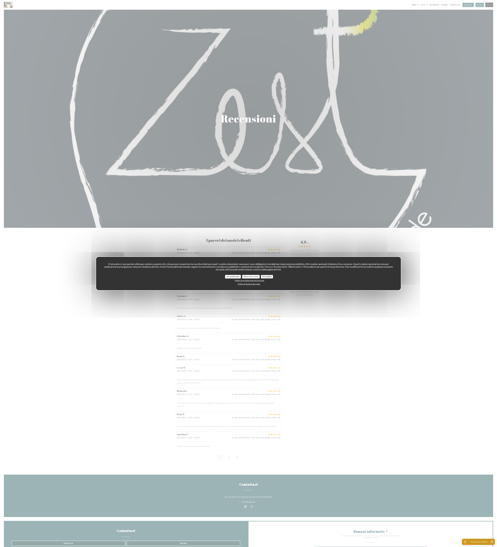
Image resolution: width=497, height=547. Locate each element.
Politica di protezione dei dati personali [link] (249, 280)
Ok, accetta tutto (232, 277)
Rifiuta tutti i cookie (251, 277)
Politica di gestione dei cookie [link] (249, 284)
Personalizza (267, 277)
